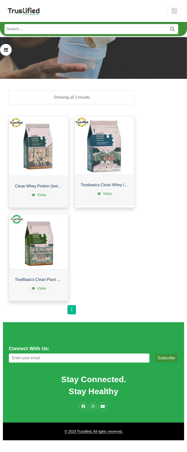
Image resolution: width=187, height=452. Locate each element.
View (41, 195)
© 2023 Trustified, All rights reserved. (94, 431)
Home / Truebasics (70, 110)
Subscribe (166, 358)
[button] (6, 50)
